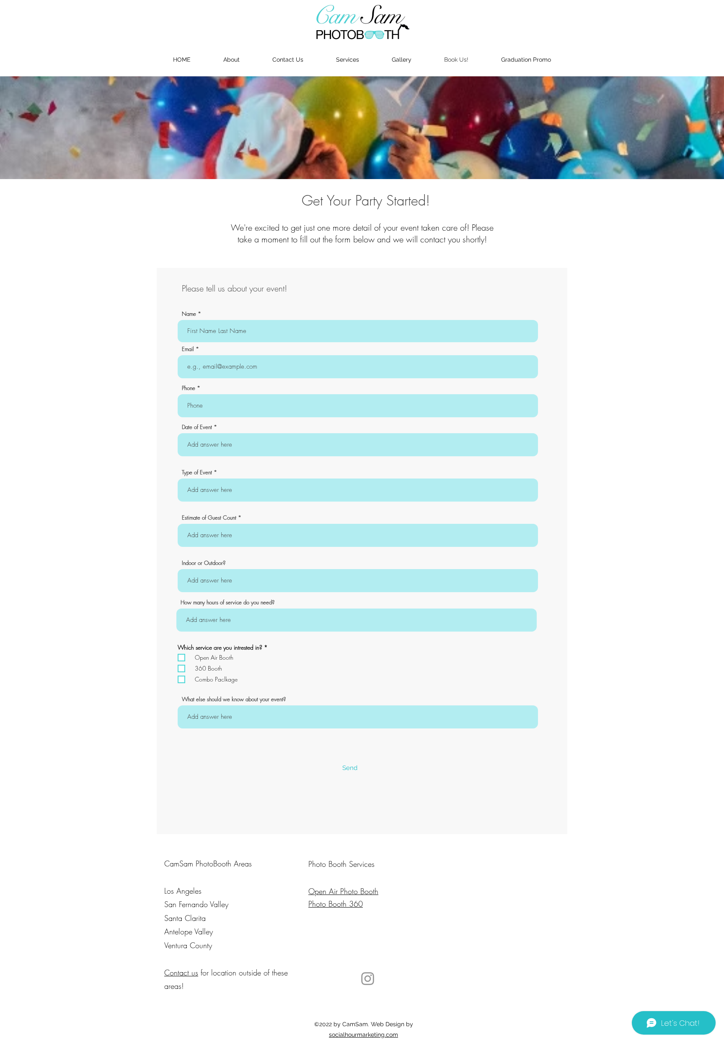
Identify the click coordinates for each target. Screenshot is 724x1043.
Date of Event (197, 427)
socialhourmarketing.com (363, 1034)
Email (188, 349)
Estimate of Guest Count (209, 517)
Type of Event (197, 472)
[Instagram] (367, 978)
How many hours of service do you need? (227, 602)
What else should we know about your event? (234, 699)
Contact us (181, 973)
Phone (188, 388)
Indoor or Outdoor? (203, 563)
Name (189, 314)
